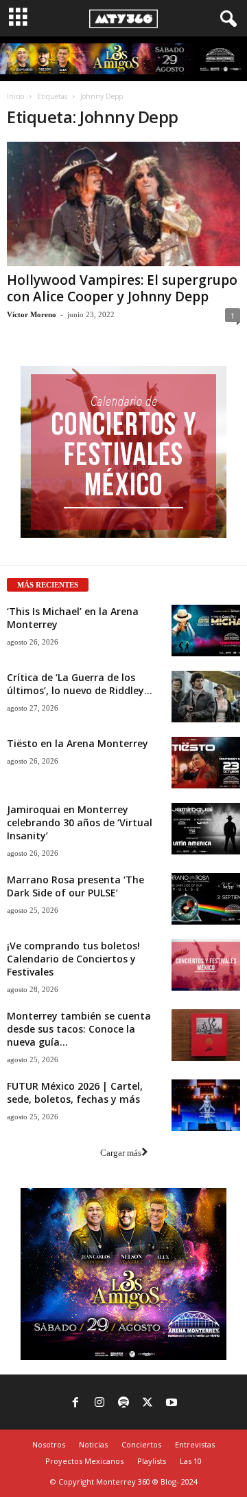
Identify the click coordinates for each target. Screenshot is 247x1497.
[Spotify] (123, 1403)
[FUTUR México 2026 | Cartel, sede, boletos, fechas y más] (206, 1105)
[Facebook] (75, 1403)
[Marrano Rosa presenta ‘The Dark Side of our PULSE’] (206, 899)
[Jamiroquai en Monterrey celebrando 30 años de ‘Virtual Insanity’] (206, 828)
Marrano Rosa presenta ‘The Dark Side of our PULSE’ (75, 886)
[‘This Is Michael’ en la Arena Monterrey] (206, 630)
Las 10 (191, 1461)
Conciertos (141, 1444)
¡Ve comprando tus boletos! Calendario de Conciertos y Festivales (73, 958)
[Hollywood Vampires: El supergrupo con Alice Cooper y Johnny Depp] (123, 204)
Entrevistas (195, 1444)
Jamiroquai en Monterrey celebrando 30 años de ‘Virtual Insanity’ (79, 822)
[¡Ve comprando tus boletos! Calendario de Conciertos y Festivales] (206, 965)
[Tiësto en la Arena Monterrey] (206, 762)
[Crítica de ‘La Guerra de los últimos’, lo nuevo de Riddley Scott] (206, 696)
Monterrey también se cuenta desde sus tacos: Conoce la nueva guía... (79, 1028)
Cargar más (120, 1153)
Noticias (93, 1444)
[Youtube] (172, 1403)
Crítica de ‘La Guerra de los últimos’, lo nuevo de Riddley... (79, 684)
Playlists (151, 1461)
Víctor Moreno (31, 314)
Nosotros (48, 1444)
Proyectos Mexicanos (84, 1461)
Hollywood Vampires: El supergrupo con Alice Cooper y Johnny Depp (122, 288)
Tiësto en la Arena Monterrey (77, 743)
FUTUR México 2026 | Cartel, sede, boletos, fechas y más (75, 1092)
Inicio (15, 96)
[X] (147, 1403)
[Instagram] (99, 1403)
